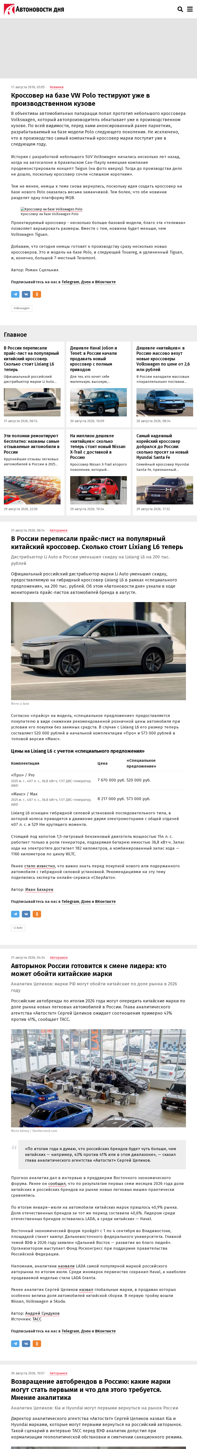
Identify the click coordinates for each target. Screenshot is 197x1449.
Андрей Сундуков (42, 1313)
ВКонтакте (105, 281)
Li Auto (18, 927)
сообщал (57, 1183)
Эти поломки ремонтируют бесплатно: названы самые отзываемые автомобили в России (32, 444)
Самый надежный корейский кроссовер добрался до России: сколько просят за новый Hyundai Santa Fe (162, 446)
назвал (86, 1289)
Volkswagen (22, 308)
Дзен (86, 281)
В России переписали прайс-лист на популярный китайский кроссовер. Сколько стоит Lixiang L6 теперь (31, 358)
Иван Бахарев (39, 889)
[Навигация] (190, 9)
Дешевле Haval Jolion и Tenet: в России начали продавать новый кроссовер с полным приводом (93, 358)
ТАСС (37, 1319)
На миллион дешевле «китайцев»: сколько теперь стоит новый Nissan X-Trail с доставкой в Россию (97, 446)
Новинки (56, 87)
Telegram (70, 281)
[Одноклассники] (37, 294)
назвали (66, 1266)
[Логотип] (34, 9)
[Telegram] (15, 294)
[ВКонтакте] (26, 294)
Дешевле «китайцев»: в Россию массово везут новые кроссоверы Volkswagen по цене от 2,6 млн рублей (163, 358)
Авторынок (59, 530)
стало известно (39, 866)
